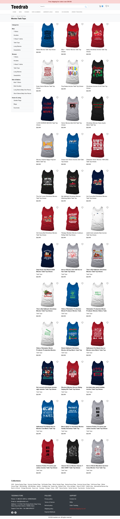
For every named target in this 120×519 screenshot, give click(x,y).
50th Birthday (23, 486)
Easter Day (54, 486)
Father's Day (89, 486)
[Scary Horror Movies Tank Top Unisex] (47, 72)
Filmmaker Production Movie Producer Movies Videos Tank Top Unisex (96, 311)
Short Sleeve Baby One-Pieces (22, 93)
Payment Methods (50, 512)
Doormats (17, 108)
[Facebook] (12, 512)
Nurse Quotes (63, 488)
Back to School (15, 488)
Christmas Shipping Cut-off (78, 508)
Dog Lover (35, 488)
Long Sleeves (17, 46)
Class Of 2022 (81, 486)
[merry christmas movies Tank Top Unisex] (97, 35)
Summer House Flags (83, 484)
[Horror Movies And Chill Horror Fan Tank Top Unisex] (72, 255)
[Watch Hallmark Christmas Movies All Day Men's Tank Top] (72, 334)
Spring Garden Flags (21, 484)
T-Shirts (16, 31)
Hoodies (16, 35)
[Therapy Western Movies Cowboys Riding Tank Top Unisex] (72, 218)
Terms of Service (50, 502)
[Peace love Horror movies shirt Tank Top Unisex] (72, 145)
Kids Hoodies (17, 86)
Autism (39, 486)
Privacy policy (48, 499)
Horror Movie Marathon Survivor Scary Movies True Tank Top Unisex (97, 468)
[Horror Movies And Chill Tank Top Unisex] (72, 108)
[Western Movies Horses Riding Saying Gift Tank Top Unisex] (72, 373)
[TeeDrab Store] (19, 7)
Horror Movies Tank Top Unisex (46, 49)
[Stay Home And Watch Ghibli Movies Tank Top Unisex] (47, 255)
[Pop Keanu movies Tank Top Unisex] (72, 72)
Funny (52, 488)
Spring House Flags (70, 484)
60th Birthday (32, 486)
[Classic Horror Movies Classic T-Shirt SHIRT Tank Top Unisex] (72, 451)
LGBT (56, 488)
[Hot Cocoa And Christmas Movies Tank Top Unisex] (97, 182)
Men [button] (20, 12)
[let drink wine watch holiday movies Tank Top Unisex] (97, 373)
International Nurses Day (101, 486)
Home (14, 12)
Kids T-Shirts (17, 82)
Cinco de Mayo (71, 486)
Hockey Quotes (90, 488)
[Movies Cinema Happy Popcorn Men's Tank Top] (47, 145)
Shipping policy (49, 508)
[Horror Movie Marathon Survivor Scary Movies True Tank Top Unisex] (97, 451)
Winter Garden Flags (58, 484)
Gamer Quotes (73, 488)
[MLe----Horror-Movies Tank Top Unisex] (72, 35)
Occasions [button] (65, 12)
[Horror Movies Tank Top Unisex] (47, 35)
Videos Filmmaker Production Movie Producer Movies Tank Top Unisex (71, 311)
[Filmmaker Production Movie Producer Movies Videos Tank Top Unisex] (97, 294)
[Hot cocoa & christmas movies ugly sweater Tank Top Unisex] (47, 373)
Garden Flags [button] (48, 12)
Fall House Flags (95, 484)
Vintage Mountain (26, 488)
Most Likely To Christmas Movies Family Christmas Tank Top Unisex (72, 428)
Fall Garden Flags (46, 484)
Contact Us (73, 499)
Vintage (47, 488)
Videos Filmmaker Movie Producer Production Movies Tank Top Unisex (46, 350)
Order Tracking (77, 12)
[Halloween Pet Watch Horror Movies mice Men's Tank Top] (97, 334)
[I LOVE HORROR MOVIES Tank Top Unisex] (47, 108)
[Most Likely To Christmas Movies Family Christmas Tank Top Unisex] (72, 412)
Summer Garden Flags (34, 484)
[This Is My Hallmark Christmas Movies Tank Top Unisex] (97, 255)
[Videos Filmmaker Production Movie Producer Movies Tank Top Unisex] (72, 294)
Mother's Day (62, 486)
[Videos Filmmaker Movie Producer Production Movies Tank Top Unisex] (47, 334)
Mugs (57, 12)
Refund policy (48, 505)
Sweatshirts (17, 50)
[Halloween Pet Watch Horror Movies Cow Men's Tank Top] (47, 412)
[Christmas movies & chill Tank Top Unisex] (97, 72)
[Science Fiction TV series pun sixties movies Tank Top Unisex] (97, 412)
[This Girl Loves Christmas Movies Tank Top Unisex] (47, 182)
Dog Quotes (81, 488)
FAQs (71, 502)
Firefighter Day (46, 486)
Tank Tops (17, 42)
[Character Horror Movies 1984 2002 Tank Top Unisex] (97, 145)
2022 (12, 484)
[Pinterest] (15, 512)
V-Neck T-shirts (18, 39)
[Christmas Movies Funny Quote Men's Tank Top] (97, 108)
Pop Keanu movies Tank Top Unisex (72, 86)
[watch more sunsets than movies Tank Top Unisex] (97, 218)
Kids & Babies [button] (36, 12)
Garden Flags (17, 100)
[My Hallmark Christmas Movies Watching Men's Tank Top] (72, 182)
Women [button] (26, 12)
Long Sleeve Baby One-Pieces (22, 90)
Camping (41, 488)
